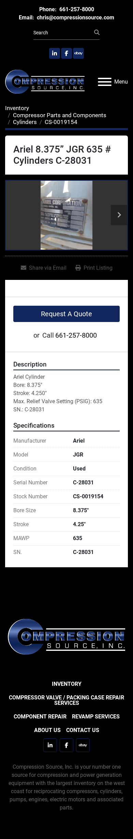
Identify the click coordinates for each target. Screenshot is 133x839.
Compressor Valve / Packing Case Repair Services (66, 700)
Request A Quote (66, 314)
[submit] (97, 33)
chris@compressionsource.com (74, 17)
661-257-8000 (76, 9)
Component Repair (40, 716)
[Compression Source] (66, 636)
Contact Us (82, 730)
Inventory (67, 684)
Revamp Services (96, 716)
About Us (47, 730)
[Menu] (105, 82)
